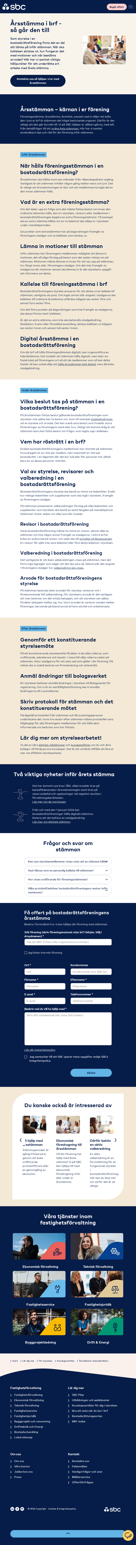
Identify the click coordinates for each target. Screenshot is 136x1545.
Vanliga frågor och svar (86, 1471)
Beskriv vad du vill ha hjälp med (44, 1009)
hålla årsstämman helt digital (77, 364)
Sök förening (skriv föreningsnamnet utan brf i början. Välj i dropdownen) (63, 934)
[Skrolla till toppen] (68, 1534)
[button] (68, 861)
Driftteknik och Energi (28, 1426)
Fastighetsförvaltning (28, 1394)
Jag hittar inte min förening (45, 952)
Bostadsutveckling (26, 1432)
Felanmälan (79, 1466)
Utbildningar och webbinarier (90, 1400)
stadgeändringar (101, 419)
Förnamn (30, 979)
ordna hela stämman (64, 128)
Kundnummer (79, 965)
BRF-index (78, 1421)
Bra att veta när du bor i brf (89, 1410)
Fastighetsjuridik (25, 1416)
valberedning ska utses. (69, 567)
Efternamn (77, 979)
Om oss (19, 1461)
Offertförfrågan (82, 1482)
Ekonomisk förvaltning (29, 1400)
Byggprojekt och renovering (32, 1421)
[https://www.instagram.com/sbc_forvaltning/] (22, 1509)
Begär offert (117, 6)
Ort (27, 965)
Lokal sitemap (23, 1437)
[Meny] (131, 6)
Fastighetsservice (25, 1410)
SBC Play (77, 1394)
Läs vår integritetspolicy (39, 1050)
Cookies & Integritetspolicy (62, 1508)
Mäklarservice (80, 1477)
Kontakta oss (80, 1461)
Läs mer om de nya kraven (49, 801)
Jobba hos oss (23, 1471)
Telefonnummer (81, 994)
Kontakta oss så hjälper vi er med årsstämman (38, 80)
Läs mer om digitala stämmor (51, 821)
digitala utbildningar (52, 745)
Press (17, 1477)
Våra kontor (22, 1466)
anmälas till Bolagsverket (95, 538)
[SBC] (14, 6)
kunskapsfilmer (81, 745)
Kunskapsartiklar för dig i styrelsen (94, 1405)
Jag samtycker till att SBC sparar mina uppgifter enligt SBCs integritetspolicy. (68, 1058)
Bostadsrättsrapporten (86, 1416)
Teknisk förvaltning (26, 1405)
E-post (29, 994)
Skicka (91, 1072)
